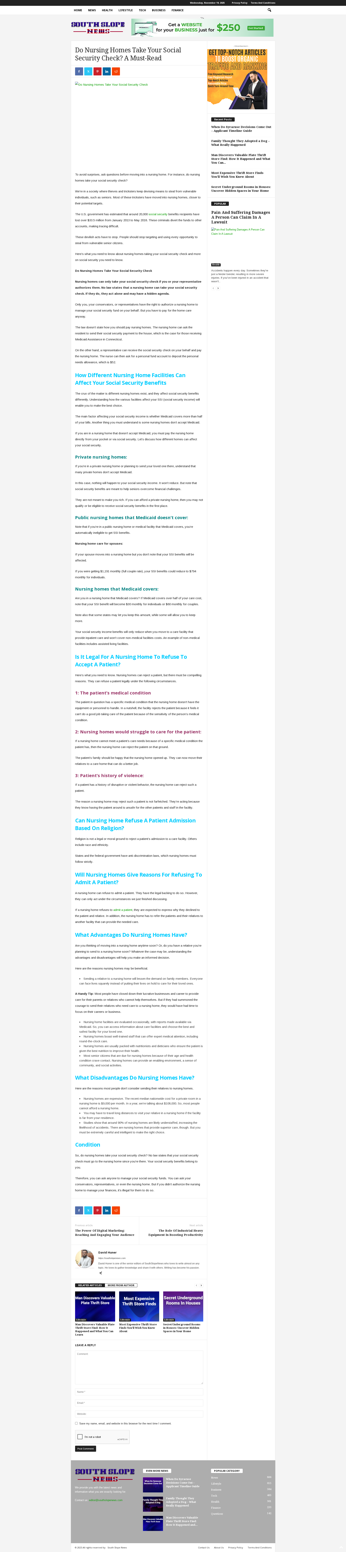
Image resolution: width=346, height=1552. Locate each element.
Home (78, 10)
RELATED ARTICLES (90, 1285)
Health (107, 10)
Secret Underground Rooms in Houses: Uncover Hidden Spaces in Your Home (181, 1328)
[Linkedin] (107, 71)
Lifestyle (126, 10)
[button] (269, 10)
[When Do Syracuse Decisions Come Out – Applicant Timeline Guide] (153, 1484)
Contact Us (203, 1547)
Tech (142, 10)
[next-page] (201, 1285)
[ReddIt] (116, 71)
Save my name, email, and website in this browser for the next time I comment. (125, 1423)
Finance (178, 10)
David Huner (107, 1252)
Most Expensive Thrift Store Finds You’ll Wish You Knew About (138, 1328)
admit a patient (122, 910)
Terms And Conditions (263, 3)
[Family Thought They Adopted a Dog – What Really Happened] (153, 1504)
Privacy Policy (239, 3)
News (92, 10)
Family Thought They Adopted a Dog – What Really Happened (240, 143)
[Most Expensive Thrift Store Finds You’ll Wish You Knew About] (139, 1306)
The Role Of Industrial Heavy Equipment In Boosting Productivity (175, 1233)
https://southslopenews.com (112, 1258)
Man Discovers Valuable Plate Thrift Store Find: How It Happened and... (182, 1521)
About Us (219, 1547)
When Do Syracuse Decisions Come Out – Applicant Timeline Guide (241, 129)
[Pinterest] (98, 71)
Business (159, 10)
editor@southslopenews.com (106, 1500)
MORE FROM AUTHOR (121, 1285)
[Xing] (100, 1273)
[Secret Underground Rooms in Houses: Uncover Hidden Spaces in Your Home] (183, 1306)
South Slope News (117, 1547)
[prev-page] (196, 1285)
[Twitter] (88, 71)
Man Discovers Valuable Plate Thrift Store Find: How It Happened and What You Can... (240, 158)
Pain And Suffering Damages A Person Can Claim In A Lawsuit (240, 217)
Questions (217, 1513)
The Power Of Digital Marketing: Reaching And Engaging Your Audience (104, 1233)
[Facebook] (79, 71)
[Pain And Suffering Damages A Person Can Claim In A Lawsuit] (241, 246)
